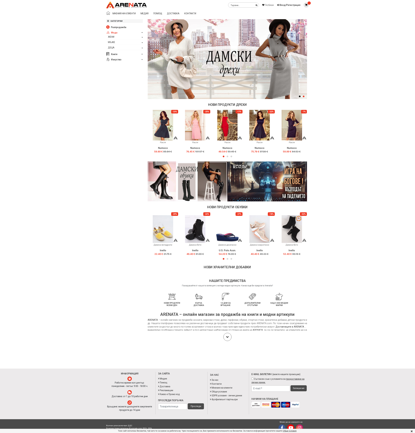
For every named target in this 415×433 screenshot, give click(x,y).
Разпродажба (118, 27)
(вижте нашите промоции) (286, 374)
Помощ (157, 13)
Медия (144, 13)
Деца (111, 47)
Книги (114, 54)
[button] (300, 96)
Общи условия (289, 431)
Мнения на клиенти (124, 13)
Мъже (111, 42)
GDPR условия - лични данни (226, 395)
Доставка (173, 13)
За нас (214, 380)
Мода (114, 32)
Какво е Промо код (169, 394)
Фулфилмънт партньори (224, 399)
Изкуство (116, 59)
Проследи (196, 406)
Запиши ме (298, 388)
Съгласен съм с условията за (277, 381)
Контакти (190, 13)
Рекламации (166, 390)
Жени (111, 37)
